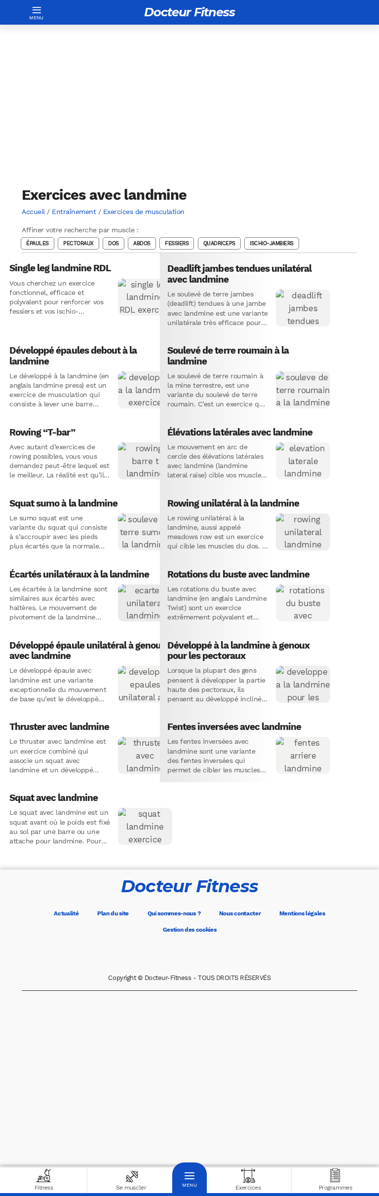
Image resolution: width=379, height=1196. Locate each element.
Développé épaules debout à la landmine (73, 355)
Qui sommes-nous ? (174, 913)
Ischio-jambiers (272, 243)
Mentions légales (302, 913)
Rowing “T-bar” (42, 432)
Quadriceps (219, 243)
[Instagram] (203, 954)
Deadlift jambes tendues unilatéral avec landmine (239, 274)
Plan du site (113, 913)
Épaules (37, 243)
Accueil (33, 212)
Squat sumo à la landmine (63, 503)
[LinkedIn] (231, 954)
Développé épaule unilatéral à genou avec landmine (85, 650)
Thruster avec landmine (59, 727)
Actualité (66, 913)
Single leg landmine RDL (60, 268)
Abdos (142, 243)
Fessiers (177, 243)
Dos (113, 243)
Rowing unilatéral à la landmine (233, 503)
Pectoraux (78, 243)
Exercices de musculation (144, 212)
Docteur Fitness (189, 12)
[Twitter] (176, 954)
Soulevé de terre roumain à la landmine (228, 355)
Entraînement (74, 212)
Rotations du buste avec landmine (238, 574)
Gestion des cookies (190, 929)
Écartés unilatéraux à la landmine (79, 574)
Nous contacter (240, 913)
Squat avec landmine (53, 798)
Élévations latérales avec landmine (239, 432)
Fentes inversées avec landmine (234, 727)
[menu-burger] (36, 12)
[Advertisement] (189, 105)
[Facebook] (148, 954)
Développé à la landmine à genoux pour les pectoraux (238, 650)
